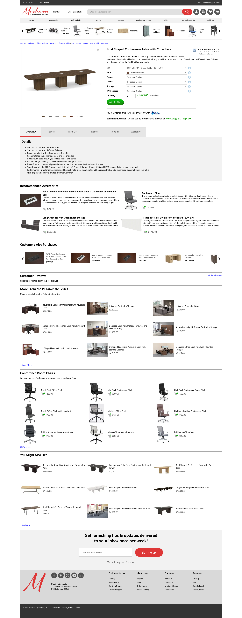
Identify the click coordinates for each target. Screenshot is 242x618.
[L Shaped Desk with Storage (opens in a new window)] (97, 314)
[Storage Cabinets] (146, 36)
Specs (52, 132)
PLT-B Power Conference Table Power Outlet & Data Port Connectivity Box (56, 256)
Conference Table (63, 43)
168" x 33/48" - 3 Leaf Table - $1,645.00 (145, 68)
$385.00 (115, 436)
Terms (78, 608)
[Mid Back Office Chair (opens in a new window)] (163, 444)
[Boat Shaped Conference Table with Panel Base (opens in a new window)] (163, 474)
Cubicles (210, 20)
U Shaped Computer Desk (187, 306)
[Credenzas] (123, 36)
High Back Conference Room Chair (190, 390)
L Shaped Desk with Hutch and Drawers (60, 348)
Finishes (94, 132)
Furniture (30, 43)
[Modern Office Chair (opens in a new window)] (96, 422)
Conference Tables (143, 20)
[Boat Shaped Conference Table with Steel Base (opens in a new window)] (30, 493)
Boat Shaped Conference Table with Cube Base (89, 43)
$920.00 (49, 436)
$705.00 (49, 415)
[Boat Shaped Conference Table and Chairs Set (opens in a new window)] (97, 517)
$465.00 (115, 415)
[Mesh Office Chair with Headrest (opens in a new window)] (30, 422)
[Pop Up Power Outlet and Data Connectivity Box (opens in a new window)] (80, 262)
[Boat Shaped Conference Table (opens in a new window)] (97, 493)
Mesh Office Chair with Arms (121, 432)
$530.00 (182, 394)
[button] (187, 12)
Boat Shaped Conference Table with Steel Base (64, 488)
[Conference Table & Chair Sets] (53, 36)
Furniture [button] (58, 12)
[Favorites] (210, 14)
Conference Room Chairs (88, 31)
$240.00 (182, 436)
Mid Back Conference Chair (120, 390)
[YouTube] (74, 575)
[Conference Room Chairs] (76, 36)
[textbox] (105, 552)
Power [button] (110, 77)
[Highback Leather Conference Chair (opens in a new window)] (163, 422)
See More (26, 525)
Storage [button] (110, 86)
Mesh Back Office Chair (52, 390)
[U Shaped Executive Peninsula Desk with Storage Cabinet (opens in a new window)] (97, 357)
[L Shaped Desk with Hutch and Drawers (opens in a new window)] (30, 357)
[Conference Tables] (30, 36)
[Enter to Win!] (203, 14)
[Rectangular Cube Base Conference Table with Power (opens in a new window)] (30, 472)
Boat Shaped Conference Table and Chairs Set (130, 509)
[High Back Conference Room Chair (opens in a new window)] (163, 401)
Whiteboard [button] (112, 91)
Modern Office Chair (117, 411)
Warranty (135, 132)
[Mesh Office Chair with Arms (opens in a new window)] (96, 444)
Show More (27, 365)
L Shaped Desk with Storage (121, 306)
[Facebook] (54, 575)
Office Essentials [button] (76, 12)
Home (22, 43)
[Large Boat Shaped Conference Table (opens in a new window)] (163, 492)
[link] (217, 12)
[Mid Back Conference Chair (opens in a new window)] (96, 401)
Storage (121, 20)
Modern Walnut (137, 72)
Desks (31, 20)
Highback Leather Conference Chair (190, 411)
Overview (31, 132)
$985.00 (182, 415)
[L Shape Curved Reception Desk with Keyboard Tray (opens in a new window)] (30, 335)
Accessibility (55, 608)
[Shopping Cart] (217, 12)
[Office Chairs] (192, 36)
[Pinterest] (61, 575)
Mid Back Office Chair (184, 432)
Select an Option (134, 77)
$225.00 (49, 394)
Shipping (114, 132)
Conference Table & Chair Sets (65, 31)
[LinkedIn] (81, 575)
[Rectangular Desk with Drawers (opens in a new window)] (173, 264)
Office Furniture (42, 43)
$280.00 (115, 394)
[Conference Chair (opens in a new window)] (130, 210)
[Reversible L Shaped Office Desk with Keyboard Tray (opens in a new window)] (30, 315)
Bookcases (180, 31)
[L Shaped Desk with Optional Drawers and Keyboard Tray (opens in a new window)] (97, 336)
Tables (165, 20)
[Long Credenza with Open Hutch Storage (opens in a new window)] (30, 231)
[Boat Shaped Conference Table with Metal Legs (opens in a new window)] (30, 516)
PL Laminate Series (206, 54)
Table (52, 43)
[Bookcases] (169, 36)
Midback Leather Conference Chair (57, 432)
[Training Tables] (100, 36)
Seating (99, 20)
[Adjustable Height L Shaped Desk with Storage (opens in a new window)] (163, 335)
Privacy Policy (67, 608)
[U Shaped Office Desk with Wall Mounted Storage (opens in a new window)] (163, 357)
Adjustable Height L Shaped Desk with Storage (196, 327)
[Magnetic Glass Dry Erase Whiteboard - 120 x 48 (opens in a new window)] (131, 231)
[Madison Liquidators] (36, 15)
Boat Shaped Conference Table (123, 488)
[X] (67, 575)
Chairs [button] (109, 82)
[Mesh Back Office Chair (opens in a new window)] (30, 401)
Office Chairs (76, 20)
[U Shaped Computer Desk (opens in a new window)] (163, 315)
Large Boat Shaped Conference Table (192, 488)
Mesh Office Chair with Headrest (56, 411)
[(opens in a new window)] (206, 50)
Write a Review (215, 275)
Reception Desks (188, 20)
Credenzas (134, 31)
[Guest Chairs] (215, 36)
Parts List (72, 132)
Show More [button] (25, 447)
